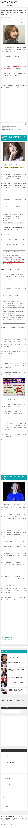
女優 (3, 793)
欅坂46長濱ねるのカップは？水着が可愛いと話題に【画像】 (16, 670)
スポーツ (4, 768)
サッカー (6, 771)
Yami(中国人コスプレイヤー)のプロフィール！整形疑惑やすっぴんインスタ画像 (16, 683)
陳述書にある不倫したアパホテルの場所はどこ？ (13, 129)
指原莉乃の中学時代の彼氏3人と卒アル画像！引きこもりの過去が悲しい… (16, 663)
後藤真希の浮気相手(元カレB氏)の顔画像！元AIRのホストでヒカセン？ (21, 700)
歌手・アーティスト (7, 806)
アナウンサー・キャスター (8, 762)
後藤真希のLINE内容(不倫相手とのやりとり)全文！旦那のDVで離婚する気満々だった (8, 700)
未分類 (4, 803)
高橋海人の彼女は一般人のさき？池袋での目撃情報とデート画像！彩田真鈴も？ (16, 690)
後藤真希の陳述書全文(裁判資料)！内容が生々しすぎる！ (13, 127)
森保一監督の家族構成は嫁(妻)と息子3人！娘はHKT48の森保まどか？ (17, 657)
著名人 (4, 809)
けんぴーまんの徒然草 (9, 2)
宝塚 (3, 797)
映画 (3, 800)
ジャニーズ (5, 765)
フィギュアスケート (8, 778)
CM (3, 753)
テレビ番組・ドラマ (7, 784)
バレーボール (7, 775)
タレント (4, 781)
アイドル (3, 19)
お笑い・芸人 (5, 756)
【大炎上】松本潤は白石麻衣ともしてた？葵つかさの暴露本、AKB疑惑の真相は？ (16, 677)
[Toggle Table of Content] (23, 124)
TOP (8, 816)
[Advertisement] (14, 106)
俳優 (3, 790)
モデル (4, 787)
